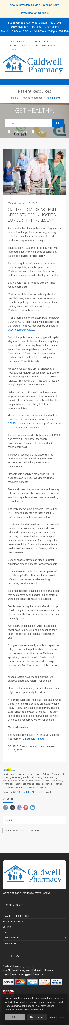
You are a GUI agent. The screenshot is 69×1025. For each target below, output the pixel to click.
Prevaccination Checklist (34, 13)
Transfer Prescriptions (16, 915)
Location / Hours (29, 45)
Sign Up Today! (49, 45)
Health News (20, 131)
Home (14, 97)
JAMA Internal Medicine (21, 329)
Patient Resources (32, 97)
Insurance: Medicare (14, 830)
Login (13, 49)
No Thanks (36, 1017)
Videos (40, 131)
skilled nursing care (33, 738)
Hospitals (34, 830)
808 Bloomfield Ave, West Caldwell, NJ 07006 (34, 22)
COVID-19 (13, 423)
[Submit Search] (58, 123)
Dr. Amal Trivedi (30, 353)
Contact (7, 926)
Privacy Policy (10, 943)
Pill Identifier (41, 41)
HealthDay (26, 792)
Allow (15, 1017)
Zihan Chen (27, 544)
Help (27, 41)
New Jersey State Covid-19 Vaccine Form (34, 5)
